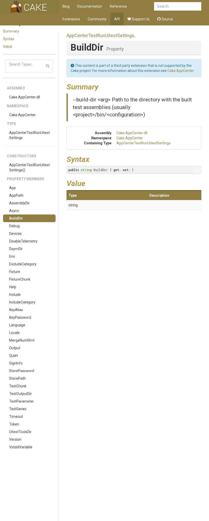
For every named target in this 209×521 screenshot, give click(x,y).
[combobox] (177, 6)
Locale (14, 333)
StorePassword (21, 371)
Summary (11, 31)
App (12, 188)
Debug (14, 226)
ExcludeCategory (22, 264)
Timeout (16, 417)
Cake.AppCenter (22, 115)
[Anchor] (102, 86)
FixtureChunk (19, 279)
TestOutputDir (20, 394)
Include (15, 295)
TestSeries (18, 409)
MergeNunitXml (21, 340)
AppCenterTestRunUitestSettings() (29, 167)
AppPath (16, 195)
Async (14, 211)
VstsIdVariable (20, 447)
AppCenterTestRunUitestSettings (29, 135)
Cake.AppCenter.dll (24, 97)
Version (15, 439)
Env (12, 256)
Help (12, 287)
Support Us (140, 19)
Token (14, 424)
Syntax (8, 39)
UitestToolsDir (20, 432)
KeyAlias (16, 310)
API (117, 19)
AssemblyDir (19, 203)
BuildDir (16, 218)
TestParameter (21, 401)
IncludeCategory (22, 302)
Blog (66, 6)
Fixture (14, 272)
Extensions (71, 19)
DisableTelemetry (23, 241)
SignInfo (16, 363)
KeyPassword (20, 317)
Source (167, 19)
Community (97, 19)
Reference (118, 6)
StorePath (17, 378)
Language (17, 325)
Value (7, 46)
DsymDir (16, 249)
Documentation (89, 6)
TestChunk (18, 386)
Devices (15, 234)
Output (14, 348)
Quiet (13, 356)
